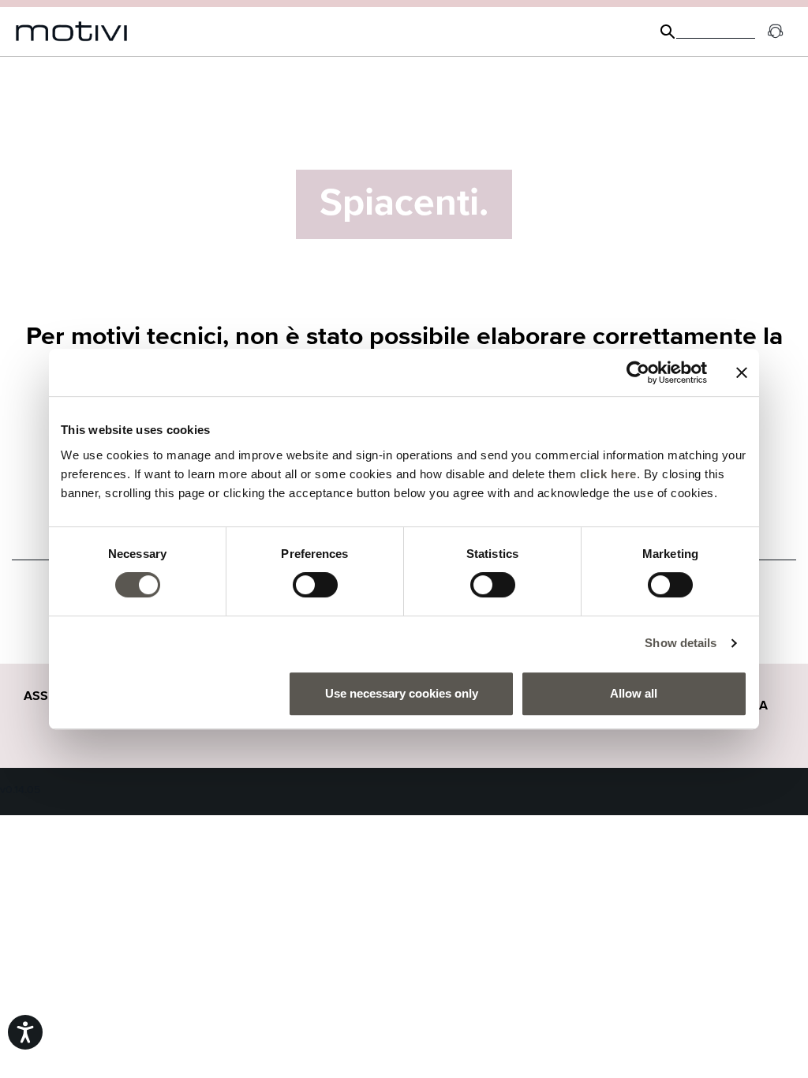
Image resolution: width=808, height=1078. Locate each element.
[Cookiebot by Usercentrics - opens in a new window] (638, 372)
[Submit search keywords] (667, 31)
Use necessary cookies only (401, 693)
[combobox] (715, 31)
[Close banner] (741, 372)
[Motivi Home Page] (72, 31)
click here (608, 474)
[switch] (315, 584)
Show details (680, 642)
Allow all (633, 693)
